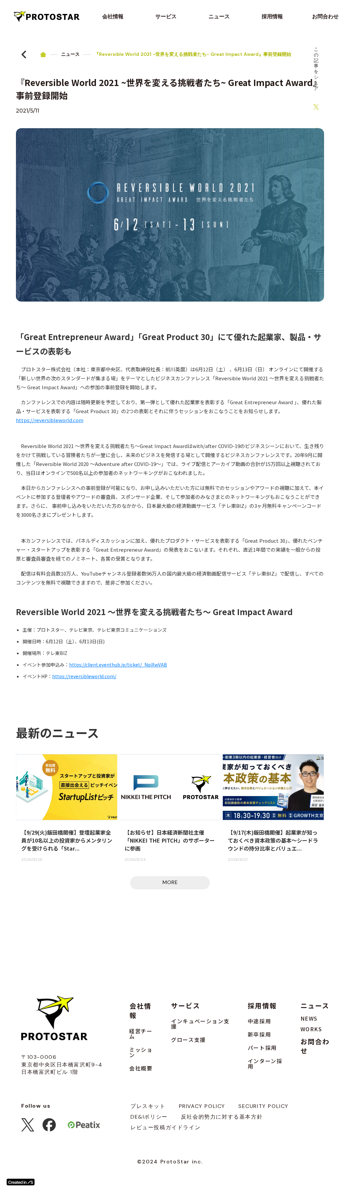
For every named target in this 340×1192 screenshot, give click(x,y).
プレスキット (148, 1106)
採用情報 (262, 1005)
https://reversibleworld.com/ (84, 676)
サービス (185, 1005)
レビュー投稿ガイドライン (165, 1127)
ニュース (70, 54)
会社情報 (140, 1010)
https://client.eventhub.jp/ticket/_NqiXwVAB (118, 664)
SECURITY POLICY (263, 1106)
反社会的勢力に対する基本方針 (222, 1116)
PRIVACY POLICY (202, 1106)
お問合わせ (315, 1046)
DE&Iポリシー (149, 1116)
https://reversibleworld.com (49, 419)
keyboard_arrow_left (24, 54)
